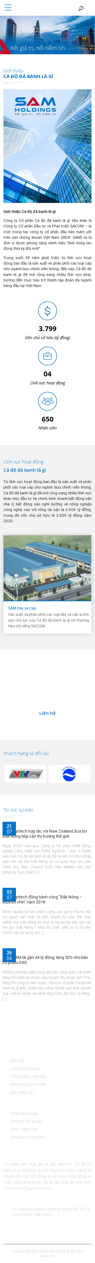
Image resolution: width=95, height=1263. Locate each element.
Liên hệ (47, 713)
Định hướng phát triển (28, 1084)
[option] (47, 35)
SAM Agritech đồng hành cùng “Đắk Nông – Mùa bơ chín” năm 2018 (42, 900)
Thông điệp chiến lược (28, 1076)
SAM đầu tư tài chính (27, 1137)
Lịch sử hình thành (25, 1069)
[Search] (80, 7)
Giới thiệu (17, 1061)
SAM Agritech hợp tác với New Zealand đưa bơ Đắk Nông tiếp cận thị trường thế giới (45, 834)
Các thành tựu (22, 1092)
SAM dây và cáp (23, 1113)
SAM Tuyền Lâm (24, 1129)
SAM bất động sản (26, 1121)
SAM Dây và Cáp (22, 608)
